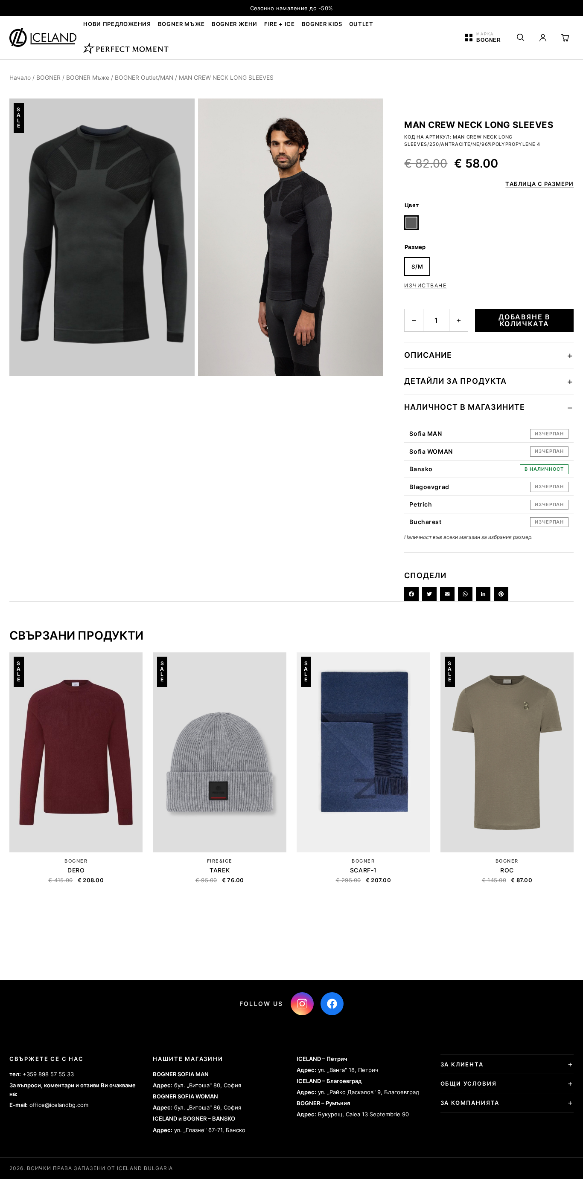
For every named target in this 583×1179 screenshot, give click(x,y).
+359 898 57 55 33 (48, 1074)
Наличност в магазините (464, 407)
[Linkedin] (483, 594)
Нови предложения (117, 23)
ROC (507, 870)
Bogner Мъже (181, 23)
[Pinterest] (501, 594)
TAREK (220, 870)
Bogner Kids (322, 23)
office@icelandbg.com (58, 1104)
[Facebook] (411, 594)
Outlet (361, 23)
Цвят (412, 205)
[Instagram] (302, 1003)
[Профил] (542, 37)
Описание (428, 355)
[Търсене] (520, 37)
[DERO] (76, 752)
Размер (415, 246)
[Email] (447, 594)
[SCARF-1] (363, 752)
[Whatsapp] (465, 594)
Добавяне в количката (524, 320)
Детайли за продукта (455, 381)
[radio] (411, 222)
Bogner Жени (234, 23)
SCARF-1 (363, 870)
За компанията (470, 1102)
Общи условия (468, 1083)
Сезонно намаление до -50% (291, 8)
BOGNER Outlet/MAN (144, 77)
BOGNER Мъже (87, 77)
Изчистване (425, 285)
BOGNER (48, 77)
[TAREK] (219, 752)
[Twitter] (429, 594)
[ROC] (507, 752)
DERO (76, 870)
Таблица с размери (539, 183)
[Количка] (565, 37)
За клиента (462, 1064)
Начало (20, 77)
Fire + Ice (279, 23)
